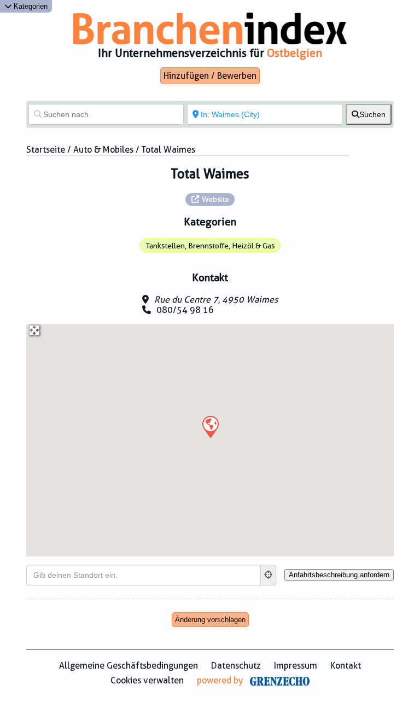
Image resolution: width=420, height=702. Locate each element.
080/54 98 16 (185, 310)
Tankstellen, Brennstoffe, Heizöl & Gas (210, 245)
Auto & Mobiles (103, 149)
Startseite (45, 149)
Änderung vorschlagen (210, 620)
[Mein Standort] (268, 575)
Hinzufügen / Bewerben (210, 76)
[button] (210, 426)
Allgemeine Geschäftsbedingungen (128, 665)
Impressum (295, 665)
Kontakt (345, 665)
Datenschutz (236, 665)
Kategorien (29, 6)
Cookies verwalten (147, 680)
